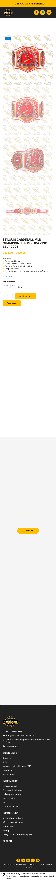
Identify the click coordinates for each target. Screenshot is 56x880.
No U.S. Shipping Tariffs (13, 818)
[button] (36, 12)
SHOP (5, 762)
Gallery (6, 830)
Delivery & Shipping (12, 794)
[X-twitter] (33, 860)
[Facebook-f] (18, 860)
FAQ (5, 802)
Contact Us (8, 770)
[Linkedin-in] (28, 860)
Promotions (8, 826)
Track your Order (11, 806)
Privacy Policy (9, 774)
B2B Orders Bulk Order (13, 822)
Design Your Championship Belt (17, 834)
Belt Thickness (9, 282)
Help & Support (10, 786)
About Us (7, 758)
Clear (20, 287)
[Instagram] (23, 860)
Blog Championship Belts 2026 (17, 766)
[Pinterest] (38, 860)
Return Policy (9, 798)
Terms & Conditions (12, 790)
